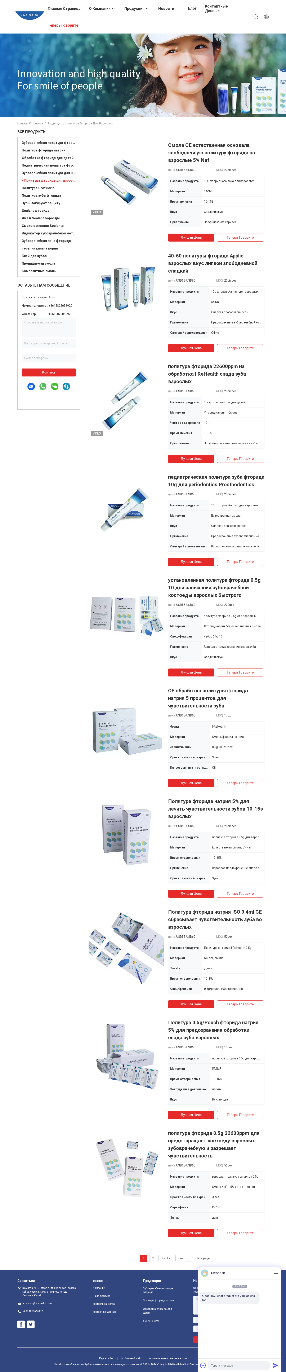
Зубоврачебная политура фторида (49, 143)
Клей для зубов (34, 256)
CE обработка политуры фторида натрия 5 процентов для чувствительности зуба (208, 698)
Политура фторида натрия (43, 150)
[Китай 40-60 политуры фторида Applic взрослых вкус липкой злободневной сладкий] (126, 289)
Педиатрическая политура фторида (49, 165)
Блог (192, 8)
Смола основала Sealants (43, 226)
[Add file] (203, 1365)
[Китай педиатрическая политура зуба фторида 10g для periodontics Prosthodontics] (126, 511)
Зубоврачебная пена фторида (46, 241)
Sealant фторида (35, 211)
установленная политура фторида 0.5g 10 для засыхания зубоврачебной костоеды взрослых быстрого (214, 587)
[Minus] (275, 1273)
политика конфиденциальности (168, 1358)
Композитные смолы (39, 271)
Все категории (151, 1320)
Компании (99, 1288)
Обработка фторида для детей (47, 158)
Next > (166, 1258)
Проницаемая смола (38, 263)
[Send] (275, 1365)
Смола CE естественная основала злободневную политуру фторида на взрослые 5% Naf (211, 152)
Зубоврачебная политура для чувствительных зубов (49, 173)
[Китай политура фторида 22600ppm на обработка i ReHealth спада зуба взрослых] (126, 400)
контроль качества (104, 1303)
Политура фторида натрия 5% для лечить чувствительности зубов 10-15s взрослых (215, 808)
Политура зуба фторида (41, 196)
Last (182, 1258)
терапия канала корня (40, 248)
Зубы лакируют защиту (41, 203)
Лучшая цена (191, 237)
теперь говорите (240, 237)
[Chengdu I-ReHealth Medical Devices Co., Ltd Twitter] (31, 1324)
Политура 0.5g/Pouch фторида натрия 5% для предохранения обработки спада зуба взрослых (213, 1030)
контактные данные (104, 1311)
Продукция (54, 123)
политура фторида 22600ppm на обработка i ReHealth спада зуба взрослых (207, 373)
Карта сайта (106, 1358)
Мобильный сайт (131, 1358)
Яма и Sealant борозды (41, 218)
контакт (48, 372)
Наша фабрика (101, 1295)
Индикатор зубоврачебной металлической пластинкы (49, 233)
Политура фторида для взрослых (50, 180)
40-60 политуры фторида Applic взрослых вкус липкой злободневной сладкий (212, 263)
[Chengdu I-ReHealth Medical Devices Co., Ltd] (30, 15)
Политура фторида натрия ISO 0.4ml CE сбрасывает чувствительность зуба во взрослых (215, 919)
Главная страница (30, 123)
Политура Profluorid (38, 188)
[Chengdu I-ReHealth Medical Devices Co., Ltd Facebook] (21, 1324)
